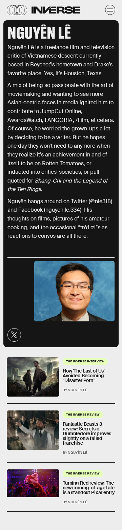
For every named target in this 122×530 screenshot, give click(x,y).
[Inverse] (55, 10)
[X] (14, 335)
